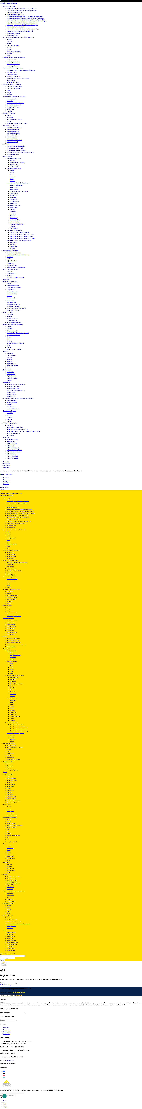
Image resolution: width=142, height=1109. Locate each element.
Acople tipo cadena (13, 62)
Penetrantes (11, 80)
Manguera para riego (13, 304)
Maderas (6, 279)
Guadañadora (14, 164)
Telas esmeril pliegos (13, 33)
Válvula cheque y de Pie (14, 450)
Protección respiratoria (14, 140)
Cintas (9, 115)
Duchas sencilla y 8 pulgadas (16, 146)
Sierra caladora (15, 220)
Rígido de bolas (11, 376)
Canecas (9, 271)
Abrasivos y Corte (9, 6)
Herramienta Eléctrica (14, 206)
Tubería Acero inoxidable (15, 427)
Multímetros (14, 189)
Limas (11, 179)
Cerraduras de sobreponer (15, 103)
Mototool (13, 214)
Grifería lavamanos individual (16, 150)
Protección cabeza (13, 132)
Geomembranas (12, 321)
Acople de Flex (11, 60)
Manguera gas (11, 302)
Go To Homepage (5, 985)
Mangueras (10, 300)
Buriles (12, 173)
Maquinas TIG (11, 396)
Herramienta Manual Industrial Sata (21, 236)
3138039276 (10, 1060)
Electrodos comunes (13, 386)
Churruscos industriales (14, 13)
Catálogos (6, 466)
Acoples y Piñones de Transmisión (14, 58)
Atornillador (14, 208)
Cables (9, 259)
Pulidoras (13, 216)
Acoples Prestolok (12, 292)
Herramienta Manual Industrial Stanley (22, 238)
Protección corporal (13, 134)
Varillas (9, 347)
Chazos (9, 415)
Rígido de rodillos (12, 378)
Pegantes (10, 117)
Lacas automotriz (12, 366)
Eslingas (9, 95)
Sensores (13, 197)
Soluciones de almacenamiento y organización (18, 399)
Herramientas (7, 156)
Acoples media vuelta (14, 288)
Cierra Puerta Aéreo (13, 107)
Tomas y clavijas (12, 265)
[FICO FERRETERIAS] (6, 1)
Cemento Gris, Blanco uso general (18, 333)
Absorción (10, 314)
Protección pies (12, 138)
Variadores (13, 203)
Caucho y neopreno (13, 45)
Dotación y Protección (10, 125)
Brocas (12, 171)
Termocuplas (14, 199)
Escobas (9, 275)
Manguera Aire (11, 298)
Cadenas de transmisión (14, 86)
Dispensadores (11, 273)
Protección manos (12, 136)
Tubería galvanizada (13, 433)
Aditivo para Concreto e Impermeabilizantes (21, 70)
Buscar (2, 960)
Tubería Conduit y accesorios (16, 267)
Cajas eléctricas (12, 261)
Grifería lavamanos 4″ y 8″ (15, 148)
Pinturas (6, 351)
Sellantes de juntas (13, 82)
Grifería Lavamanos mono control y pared (20, 152)
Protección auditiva (13, 130)
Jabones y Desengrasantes (15, 277)
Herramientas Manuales (14, 230)
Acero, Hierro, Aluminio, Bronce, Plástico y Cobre (18, 37)
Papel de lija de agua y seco (15, 27)
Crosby (9, 91)
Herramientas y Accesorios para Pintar (19, 240)
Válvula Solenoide (12, 458)
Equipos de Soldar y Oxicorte (16, 390)
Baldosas (9, 329)
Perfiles (9, 39)
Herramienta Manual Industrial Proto (21, 234)
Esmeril (12, 210)
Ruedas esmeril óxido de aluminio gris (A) (20, 31)
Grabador (13, 212)
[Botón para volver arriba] (138, 1105)
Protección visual (12, 142)
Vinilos (9, 368)
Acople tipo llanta (12, 66)
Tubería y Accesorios (10, 423)
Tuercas (9, 419)
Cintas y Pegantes (9, 113)
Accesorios (10, 372)
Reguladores (14, 195)
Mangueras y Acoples (10, 282)
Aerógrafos (13, 242)
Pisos (8, 339)
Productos (6, 463)
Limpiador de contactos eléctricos (18, 78)
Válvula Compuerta (13, 448)
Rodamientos (7, 370)
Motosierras (14, 167)
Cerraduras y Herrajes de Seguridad (14, 97)
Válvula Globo (11, 454)
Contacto (6, 468)
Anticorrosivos (11, 355)
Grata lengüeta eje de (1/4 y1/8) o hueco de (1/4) (22, 25)
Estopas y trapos (12, 318)
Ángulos (9, 41)
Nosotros (6, 461)
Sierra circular (14, 222)
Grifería (5, 144)
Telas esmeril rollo (12, 35)
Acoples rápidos (12, 294)
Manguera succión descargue (16, 308)
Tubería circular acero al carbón (17, 429)
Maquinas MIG (11, 392)
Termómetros (14, 201)
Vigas (8, 56)
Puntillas (9, 341)
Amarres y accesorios (14, 253)
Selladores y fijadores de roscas (17, 123)
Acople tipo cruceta (13, 64)
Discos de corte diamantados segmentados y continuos (25, 17)
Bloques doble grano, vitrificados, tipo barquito (21, 8)
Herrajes (9, 111)
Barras (9, 43)
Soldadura (6, 382)
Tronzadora (13, 228)
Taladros (13, 226)
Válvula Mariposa (12, 456)
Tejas (8, 345)
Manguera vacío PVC (13, 310)
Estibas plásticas (12, 403)
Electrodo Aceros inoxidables (16, 384)
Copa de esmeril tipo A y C (15, 15)
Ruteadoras (13, 218)
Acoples (9, 284)
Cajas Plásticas (11, 401)
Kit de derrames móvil (14, 323)
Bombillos (10, 257)
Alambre (9, 327)
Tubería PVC (11, 435)
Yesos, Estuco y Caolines (14, 349)
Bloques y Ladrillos (12, 331)
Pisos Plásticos (11, 407)
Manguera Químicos (13, 306)
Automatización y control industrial (18, 255)
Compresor (13, 247)
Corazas (9, 357)
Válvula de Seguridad (13, 452)
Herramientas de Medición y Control (18, 183)
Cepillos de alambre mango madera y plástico (22, 10)
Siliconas (9, 121)
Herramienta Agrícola (14, 158)
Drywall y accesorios (13, 335)
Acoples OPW (11, 290)
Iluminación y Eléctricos (10, 251)
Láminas (9, 50)
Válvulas (6, 438)
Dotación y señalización (14, 128)
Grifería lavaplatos (13, 154)
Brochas (12, 245)
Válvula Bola (10, 446)
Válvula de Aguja (12, 444)
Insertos (12, 177)
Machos (12, 181)
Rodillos (12, 249)
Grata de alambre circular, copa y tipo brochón (22, 23)
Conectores (10, 263)
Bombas (12, 160)
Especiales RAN (11, 364)
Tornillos (9, 417)
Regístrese (18, 995)
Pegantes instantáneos (14, 119)
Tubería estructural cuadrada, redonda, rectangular (23, 431)
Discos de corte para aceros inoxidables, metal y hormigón (26, 19)
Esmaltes (9, 362)
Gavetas (9, 405)
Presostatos (14, 193)
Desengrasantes (12, 74)
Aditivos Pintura (12, 72)
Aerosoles (10, 353)
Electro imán (11, 109)
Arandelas (10, 413)
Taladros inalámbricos (17, 224)
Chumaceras (11, 374)
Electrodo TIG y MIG (13, 388)
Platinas (9, 54)
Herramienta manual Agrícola (19, 232)
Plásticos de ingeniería (14, 52)
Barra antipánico (12, 99)
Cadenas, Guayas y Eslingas (12, 84)
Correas (9, 296)
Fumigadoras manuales (17, 162)
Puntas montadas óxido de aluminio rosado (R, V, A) (23, 29)
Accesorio (10, 425)
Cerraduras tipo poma (14, 105)
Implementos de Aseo (10, 269)
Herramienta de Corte (14, 169)
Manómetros (14, 187)
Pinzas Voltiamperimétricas (19, 191)
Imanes (9, 47)
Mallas (9, 337)
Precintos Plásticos (13, 409)
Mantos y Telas (8, 312)
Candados (10, 101)
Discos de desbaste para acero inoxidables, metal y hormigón (26, 21)
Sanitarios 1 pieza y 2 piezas (15, 343)
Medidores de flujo (12, 440)
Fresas (12, 175)
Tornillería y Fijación (9, 411)
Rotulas (9, 380)
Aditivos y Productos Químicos (13, 68)
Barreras (9, 316)
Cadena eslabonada (13, 89)
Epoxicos (9, 360)
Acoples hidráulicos (13, 286)
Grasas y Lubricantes (13, 76)
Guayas (9, 93)
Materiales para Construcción (13, 325)
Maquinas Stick (11, 394)
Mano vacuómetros (16, 185)
